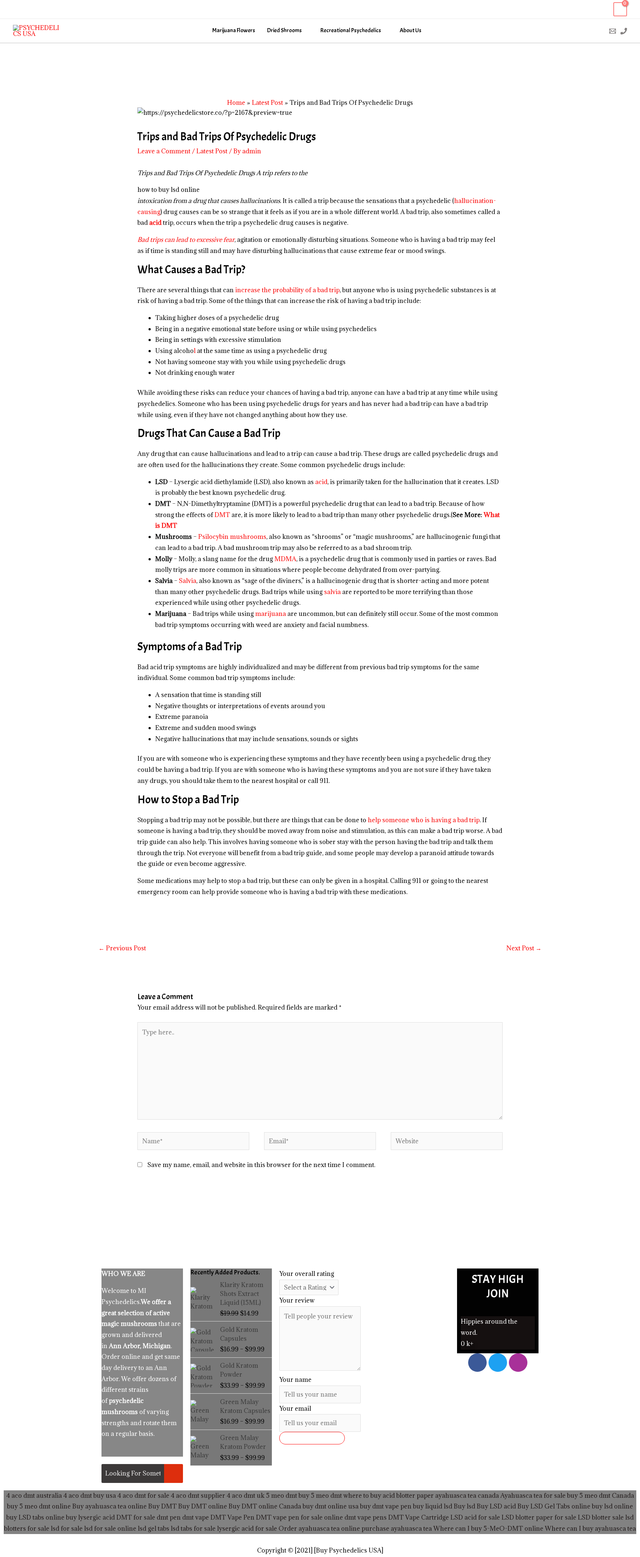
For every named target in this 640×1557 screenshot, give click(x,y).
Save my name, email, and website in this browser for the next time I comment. (261, 1165)
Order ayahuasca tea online (319, 1528)
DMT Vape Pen (232, 1517)
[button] (597, 31)
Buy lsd (464, 1506)
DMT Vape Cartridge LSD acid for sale (444, 1517)
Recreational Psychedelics (350, 31)
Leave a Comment (163, 151)
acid (321, 482)
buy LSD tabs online (35, 1517)
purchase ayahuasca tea (396, 1528)
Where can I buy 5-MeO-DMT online (488, 1528)
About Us (410, 31)
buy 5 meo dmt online (39, 1506)
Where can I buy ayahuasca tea (590, 1528)
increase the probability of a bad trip (287, 290)
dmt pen (169, 1517)
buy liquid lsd (432, 1506)
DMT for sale (135, 1517)
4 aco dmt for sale (143, 1495)
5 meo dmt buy (287, 1495)
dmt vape (195, 1517)
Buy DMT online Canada (265, 1506)
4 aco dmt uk (244, 1495)
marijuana (270, 614)
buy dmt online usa (331, 1506)
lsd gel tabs (153, 1528)
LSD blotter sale (601, 1517)
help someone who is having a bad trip (424, 820)
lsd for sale (66, 1528)
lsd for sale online (110, 1528)
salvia (332, 592)
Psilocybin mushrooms (232, 537)
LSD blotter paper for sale (538, 1517)
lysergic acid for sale (247, 1528)
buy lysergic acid (90, 1517)
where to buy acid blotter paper (388, 1495)
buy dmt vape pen (385, 1506)
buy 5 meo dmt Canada (600, 1495)
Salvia (187, 581)
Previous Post (122, 948)
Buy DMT (162, 1506)
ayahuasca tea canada (467, 1495)
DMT (222, 515)
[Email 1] (612, 31)
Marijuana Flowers (233, 31)
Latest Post (211, 151)
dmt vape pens (365, 1517)
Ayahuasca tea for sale (533, 1495)
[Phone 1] (623, 31)
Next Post (523, 948)
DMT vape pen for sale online (299, 1517)
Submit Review (312, 1438)
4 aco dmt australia (34, 1495)
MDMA (285, 559)
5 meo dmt (326, 1495)
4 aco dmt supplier (198, 1495)
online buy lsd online (602, 1506)
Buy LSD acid (496, 1506)
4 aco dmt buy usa (89, 1495)
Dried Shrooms (284, 31)
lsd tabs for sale (192, 1528)
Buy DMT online (202, 1506)
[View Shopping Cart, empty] (620, 9)
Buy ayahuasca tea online (109, 1506)
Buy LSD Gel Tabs (543, 1506)
